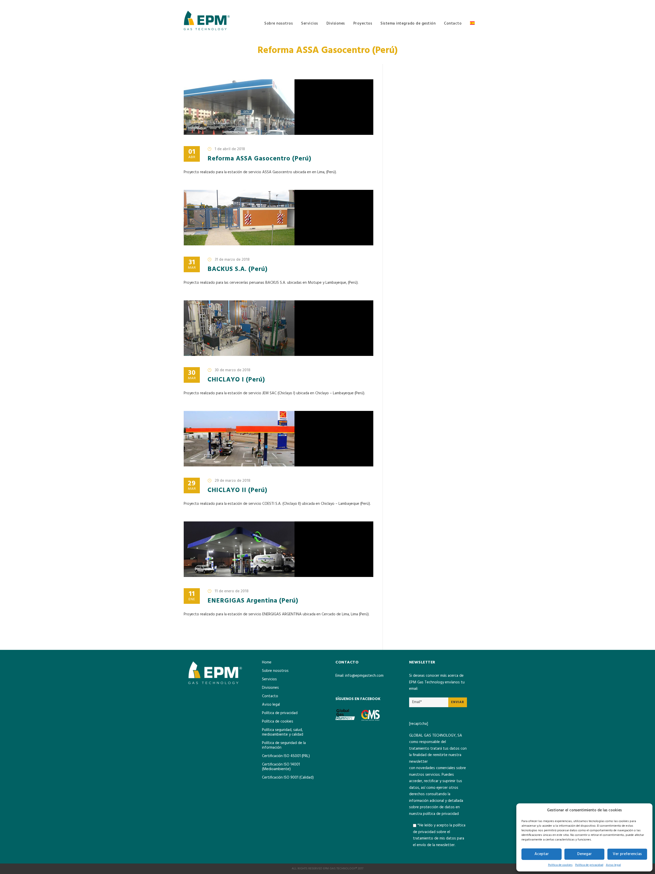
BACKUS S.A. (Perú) (238, 269)
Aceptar (541, 854)
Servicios (309, 23)
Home (266, 662)
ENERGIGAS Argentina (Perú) (253, 601)
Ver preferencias (627, 854)
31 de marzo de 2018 (232, 260)
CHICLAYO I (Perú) (236, 380)
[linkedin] (470, 4)
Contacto (453, 23)
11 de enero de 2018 (231, 591)
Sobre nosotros (278, 23)
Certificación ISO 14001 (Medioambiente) (281, 766)
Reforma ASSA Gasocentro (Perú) (259, 159)
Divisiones (335, 23)
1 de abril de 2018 (230, 149)
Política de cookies (560, 865)
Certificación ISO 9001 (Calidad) (288, 777)
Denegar (584, 854)
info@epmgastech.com (364, 676)
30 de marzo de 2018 (232, 370)
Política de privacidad (589, 865)
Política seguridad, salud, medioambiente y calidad (282, 732)
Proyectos (362, 23)
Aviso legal (613, 865)
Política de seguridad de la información (284, 745)
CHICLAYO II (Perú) (237, 490)
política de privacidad (441, 814)
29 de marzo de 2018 (232, 481)
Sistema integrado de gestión (407, 23)
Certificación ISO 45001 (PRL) (286, 756)
